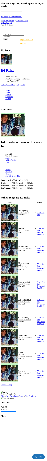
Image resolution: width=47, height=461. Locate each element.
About (3, 396)
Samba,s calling (24, 282)
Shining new (22, 335)
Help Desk (10, 396)
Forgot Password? (26, 40)
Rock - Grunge (23, 213)
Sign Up (23, 43)
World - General (24, 284)
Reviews (8, 172)
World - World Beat (25, 337)
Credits (8, 174)
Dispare (21, 228)
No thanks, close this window (11, 17)
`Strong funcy (23, 211)
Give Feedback (30, 396)
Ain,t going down (24, 300)
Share (23, 85)
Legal (16, 396)
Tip (18, 85)
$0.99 (7, 158)
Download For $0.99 (41, 234)
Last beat (21, 371)
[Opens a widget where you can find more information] (38, 457)
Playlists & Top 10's (12, 176)
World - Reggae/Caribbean (25, 355)
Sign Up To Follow (8, 85)
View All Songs (6, 385)
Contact (21, 396)
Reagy (20, 352)
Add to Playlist (10, 160)
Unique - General (24, 373)
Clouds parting (23, 318)
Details (7, 170)
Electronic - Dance (25, 248)
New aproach (23, 246)
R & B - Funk (23, 267)
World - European (24, 320)
